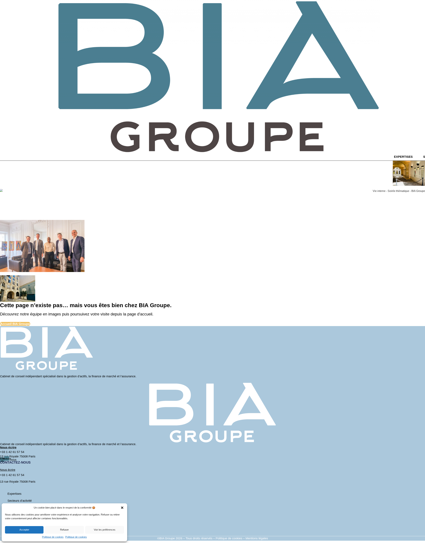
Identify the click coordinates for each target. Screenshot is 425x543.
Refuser (64, 529)
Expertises (403, 156)
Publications (15, 533)
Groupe (12, 507)
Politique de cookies (53, 537)
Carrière (12, 526)
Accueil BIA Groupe (15, 324)
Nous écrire (7, 470)
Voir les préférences (104, 529)
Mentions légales (257, 538)
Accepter (24, 529)
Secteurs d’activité (19, 500)
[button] (122, 507)
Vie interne (14, 519)
